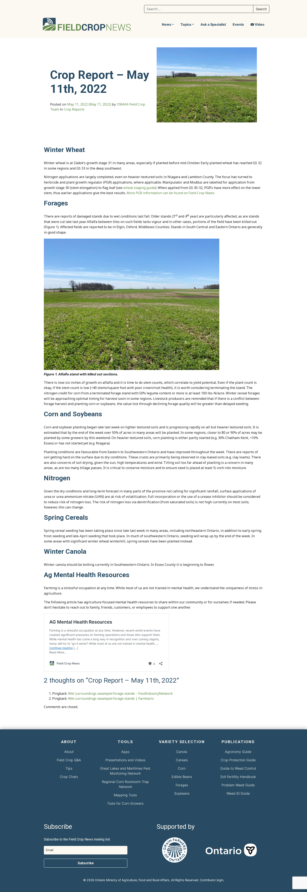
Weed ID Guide (238, 793)
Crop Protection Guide (238, 760)
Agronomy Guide (238, 752)
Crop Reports (74, 109)
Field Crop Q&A (69, 760)
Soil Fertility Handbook (238, 777)
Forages (182, 785)
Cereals (182, 760)
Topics (185, 24)
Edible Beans (182, 777)
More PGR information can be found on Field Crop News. (171, 193)
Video (259, 24)
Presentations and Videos (125, 760)
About (69, 752)
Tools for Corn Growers (125, 803)
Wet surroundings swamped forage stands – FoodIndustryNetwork (120, 693)
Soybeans (181, 793)
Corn (181, 768)
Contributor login (211, 880)
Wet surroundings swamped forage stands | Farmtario (111, 698)
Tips (69, 768)
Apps (125, 752)
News (166, 24)
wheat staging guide (139, 187)
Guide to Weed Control (238, 768)
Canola (181, 752)
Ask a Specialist (213, 24)
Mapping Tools (125, 795)
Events (238, 24)
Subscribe (86, 863)
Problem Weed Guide (238, 785)
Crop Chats (69, 777)
